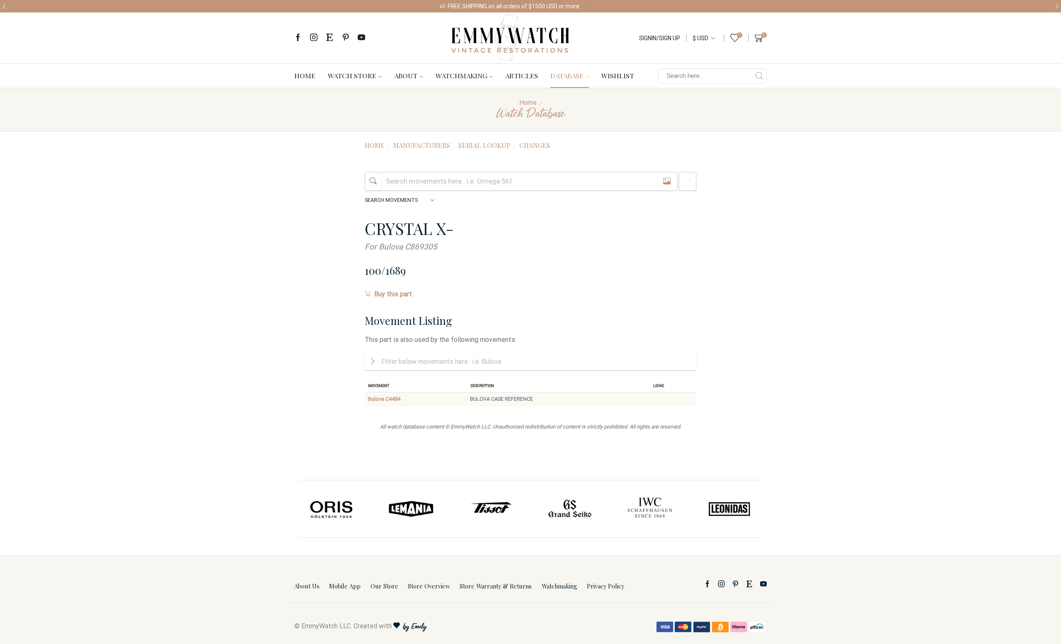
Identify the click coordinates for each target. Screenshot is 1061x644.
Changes (534, 145)
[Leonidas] (729, 509)
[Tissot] (490, 509)
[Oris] (332, 509)
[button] (4, 6)
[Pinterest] (345, 38)
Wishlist (617, 75)
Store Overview (429, 586)
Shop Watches (603, 6)
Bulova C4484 (384, 399)
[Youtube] (361, 38)
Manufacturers (421, 145)
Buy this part (393, 294)
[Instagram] (313, 38)
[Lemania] (411, 509)
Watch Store (352, 75)
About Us (307, 586)
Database (567, 75)
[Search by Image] (667, 181)
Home (304, 75)
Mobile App (345, 586)
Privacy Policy (605, 586)
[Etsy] (329, 38)
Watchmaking (461, 75)
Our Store (384, 586)
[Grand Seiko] (570, 509)
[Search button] (759, 76)
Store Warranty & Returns (496, 586)
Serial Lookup (484, 145)
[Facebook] (298, 38)
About (405, 75)
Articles (521, 75)
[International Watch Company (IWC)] (649, 509)
